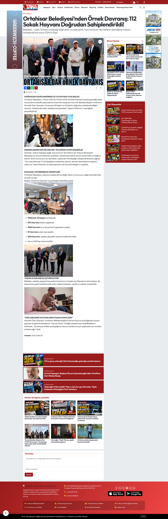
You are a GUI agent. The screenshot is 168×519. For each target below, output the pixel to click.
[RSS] (134, 488)
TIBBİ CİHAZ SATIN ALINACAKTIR (114, 56)
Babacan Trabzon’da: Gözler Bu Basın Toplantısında (114, 93)
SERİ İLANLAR (75, 2)
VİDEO (41, 2)
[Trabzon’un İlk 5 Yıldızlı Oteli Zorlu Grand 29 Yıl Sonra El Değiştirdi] (63, 408)
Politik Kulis (68, 7)
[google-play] (134, 493)
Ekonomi (84, 7)
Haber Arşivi (121, 507)
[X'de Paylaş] (28, 88)
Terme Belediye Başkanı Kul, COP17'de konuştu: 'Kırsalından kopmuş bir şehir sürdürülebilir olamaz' (36, 443)
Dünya (76, 7)
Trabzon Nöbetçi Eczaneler (35, 503)
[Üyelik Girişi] (143, 2)
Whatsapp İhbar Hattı (124, 7)
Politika (100, 7)
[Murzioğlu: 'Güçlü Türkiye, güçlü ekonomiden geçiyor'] (63, 431)
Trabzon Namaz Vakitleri (95, 503)
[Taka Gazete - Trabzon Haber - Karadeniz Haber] (30, 7)
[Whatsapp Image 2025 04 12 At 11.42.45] (48, 260)
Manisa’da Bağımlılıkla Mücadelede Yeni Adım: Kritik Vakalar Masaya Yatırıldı (134, 75)
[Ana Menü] (144, 7)
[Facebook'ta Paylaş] (25, 88)
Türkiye (60, 7)
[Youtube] (127, 488)
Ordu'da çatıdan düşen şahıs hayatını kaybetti (87, 441)
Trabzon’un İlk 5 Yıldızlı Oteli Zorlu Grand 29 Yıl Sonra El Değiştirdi (63, 418)
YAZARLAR (30, 2)
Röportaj (92, 7)
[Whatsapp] (130, 488)
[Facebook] (116, 488)
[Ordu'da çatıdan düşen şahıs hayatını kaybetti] (89, 431)
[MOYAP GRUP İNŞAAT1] (153, 39)
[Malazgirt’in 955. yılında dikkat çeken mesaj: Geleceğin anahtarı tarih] (115, 66)
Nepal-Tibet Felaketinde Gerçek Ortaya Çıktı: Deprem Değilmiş (134, 94)
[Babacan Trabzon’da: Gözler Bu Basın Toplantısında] (115, 85)
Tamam (143, 516)
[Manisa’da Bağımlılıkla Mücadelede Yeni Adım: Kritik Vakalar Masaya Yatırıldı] (134, 66)
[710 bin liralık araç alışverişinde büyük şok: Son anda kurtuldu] (37, 408)
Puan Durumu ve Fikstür (34, 507)
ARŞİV (63, 2)
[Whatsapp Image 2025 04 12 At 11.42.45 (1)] (48, 300)
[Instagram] (123, 488)
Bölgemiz (46, 7)
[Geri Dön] (6, 513)
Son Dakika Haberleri (93, 507)
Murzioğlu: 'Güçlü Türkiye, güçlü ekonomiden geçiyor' (62, 441)
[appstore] (116, 493)
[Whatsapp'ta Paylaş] (32, 88)
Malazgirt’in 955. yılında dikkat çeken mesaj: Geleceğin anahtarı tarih (115, 75)
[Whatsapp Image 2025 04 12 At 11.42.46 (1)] (48, 130)
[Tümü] (142, 41)
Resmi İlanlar (110, 7)
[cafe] (14, 39)
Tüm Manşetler (61, 507)
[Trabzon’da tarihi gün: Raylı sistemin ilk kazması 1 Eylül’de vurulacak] (89, 408)
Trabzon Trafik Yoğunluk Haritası (127, 503)
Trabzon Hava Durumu (64, 503)
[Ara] (140, 7)
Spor (54, 7)
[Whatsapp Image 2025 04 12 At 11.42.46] (48, 198)
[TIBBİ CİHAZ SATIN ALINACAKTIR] (115, 49)
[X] (120, 488)
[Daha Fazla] (36, 88)
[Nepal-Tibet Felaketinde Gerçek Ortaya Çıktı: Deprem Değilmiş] (134, 85)
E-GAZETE (52, 2)
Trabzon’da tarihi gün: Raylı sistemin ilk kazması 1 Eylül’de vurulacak (87, 418)
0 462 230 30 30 (72, 492)
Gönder (29, 475)
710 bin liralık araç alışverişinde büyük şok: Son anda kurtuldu (36, 418)
